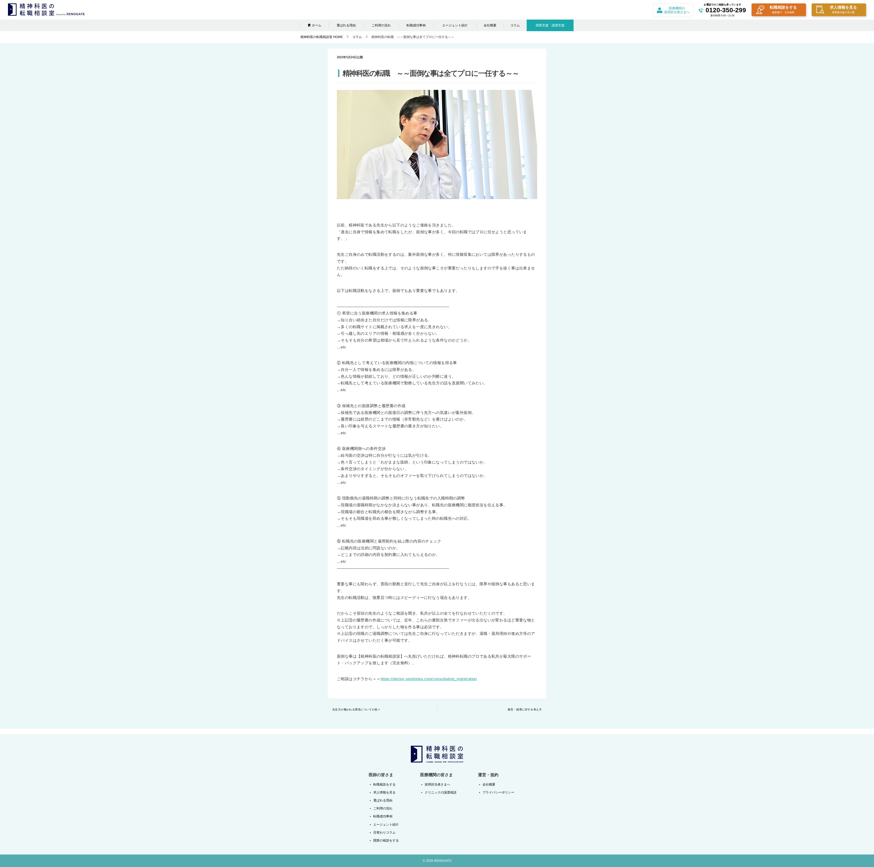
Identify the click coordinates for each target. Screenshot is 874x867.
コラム (515, 25)
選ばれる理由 (346, 25)
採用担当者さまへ (437, 784)
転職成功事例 (416, 25)
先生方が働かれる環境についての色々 (356, 709)
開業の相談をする (386, 840)
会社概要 (490, 25)
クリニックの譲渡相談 (441, 792)
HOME (321, 37)
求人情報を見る (843, 9)
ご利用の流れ (381, 25)
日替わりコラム (384, 832)
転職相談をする (783, 9)
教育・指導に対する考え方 (525, 709)
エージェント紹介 (455, 25)
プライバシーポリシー (498, 792)
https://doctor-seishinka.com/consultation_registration (429, 679)
